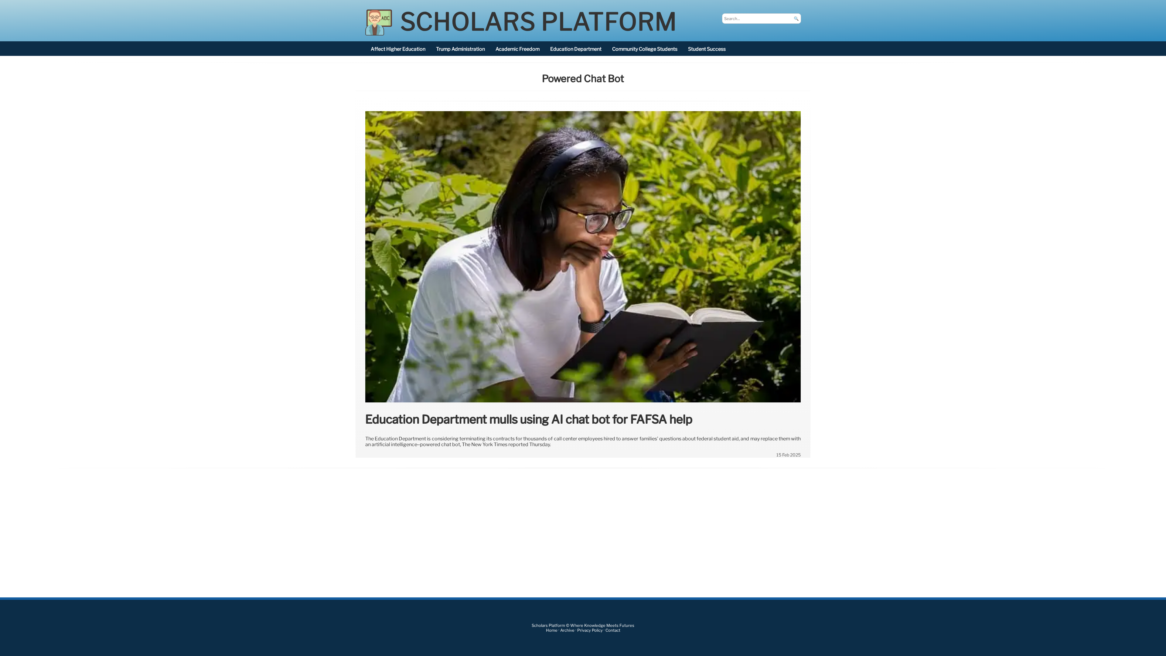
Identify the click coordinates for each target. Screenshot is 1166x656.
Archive (567, 630)
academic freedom (518, 49)
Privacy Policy (590, 630)
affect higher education (398, 49)
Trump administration (460, 49)
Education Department (576, 49)
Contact (612, 630)
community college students (644, 49)
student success (707, 49)
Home (551, 630)
